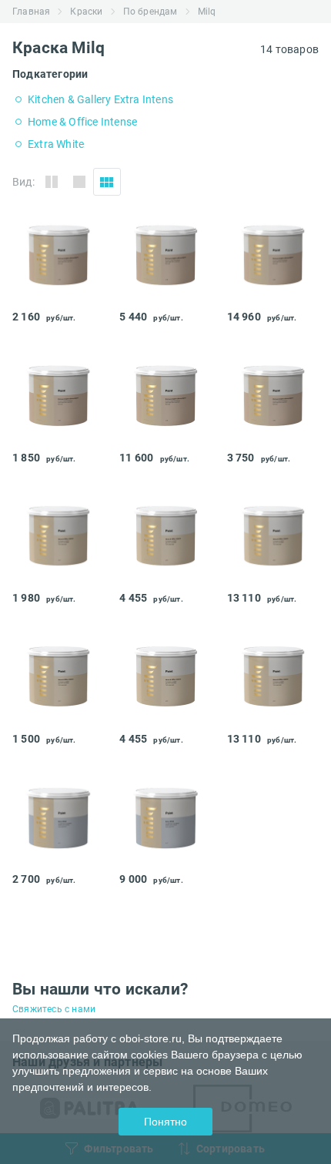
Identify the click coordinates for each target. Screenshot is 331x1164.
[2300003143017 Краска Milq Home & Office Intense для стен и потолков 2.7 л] (165, 717)
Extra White (56, 144)
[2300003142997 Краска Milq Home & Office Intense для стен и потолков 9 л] (273, 576)
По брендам (150, 11)
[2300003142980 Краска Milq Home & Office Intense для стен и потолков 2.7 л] (165, 576)
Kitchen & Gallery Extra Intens (100, 99)
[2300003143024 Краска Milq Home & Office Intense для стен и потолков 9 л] (273, 717)
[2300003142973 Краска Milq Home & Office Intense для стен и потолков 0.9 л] (58, 576)
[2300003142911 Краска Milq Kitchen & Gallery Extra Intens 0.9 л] (58, 295)
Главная (31, 11)
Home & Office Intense (82, 122)
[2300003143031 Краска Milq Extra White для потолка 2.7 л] (58, 857)
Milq (207, 11)
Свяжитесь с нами (53, 1009)
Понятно (165, 1121)
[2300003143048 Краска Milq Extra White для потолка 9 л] (165, 857)
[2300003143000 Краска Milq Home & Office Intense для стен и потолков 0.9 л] (58, 717)
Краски (86, 11)
